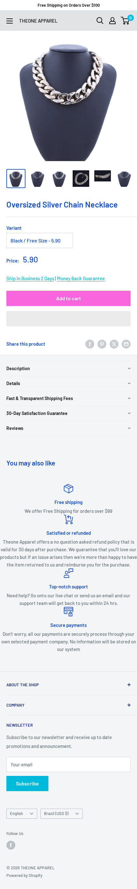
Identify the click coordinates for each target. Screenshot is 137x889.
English (16, 813)
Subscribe (27, 783)
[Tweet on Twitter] (114, 344)
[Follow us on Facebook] (10, 845)
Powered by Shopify (24, 875)
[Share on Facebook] (89, 344)
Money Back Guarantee (81, 278)
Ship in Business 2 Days (30, 278)
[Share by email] (126, 344)
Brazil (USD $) (56, 813)
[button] (68, 318)
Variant (14, 228)
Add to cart (68, 298)
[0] (125, 20)
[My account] (112, 20)
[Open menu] (9, 21)
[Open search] (100, 20)
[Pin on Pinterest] (101, 344)
